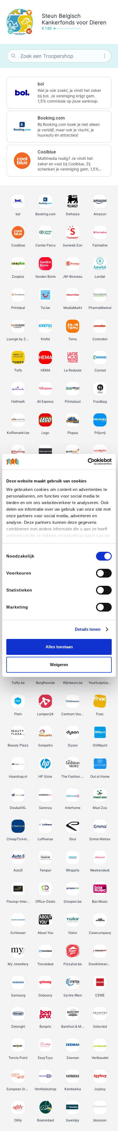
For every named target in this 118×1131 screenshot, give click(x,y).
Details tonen (87, 629)
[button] (59, 93)
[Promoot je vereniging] (29, 31)
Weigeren (59, 664)
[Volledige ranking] (29, 12)
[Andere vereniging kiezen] (10, 31)
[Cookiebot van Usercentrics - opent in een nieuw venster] (88, 461)
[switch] (104, 573)
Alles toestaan (59, 646)
